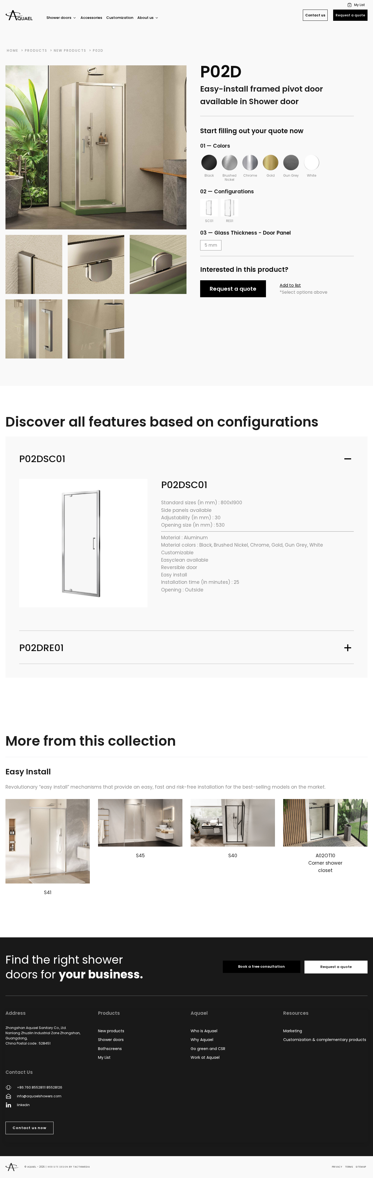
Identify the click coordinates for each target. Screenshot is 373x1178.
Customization (119, 17)
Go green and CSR (208, 1048)
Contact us (315, 15)
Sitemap (361, 1166)
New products (111, 1031)
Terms (349, 1166)
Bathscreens (110, 1048)
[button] (357, 5)
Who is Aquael (204, 1031)
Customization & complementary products (324, 1039)
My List (104, 1057)
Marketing (292, 1031)
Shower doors (111, 1039)
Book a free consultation (261, 966)
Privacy (337, 1166)
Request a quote (350, 15)
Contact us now (29, 1127)
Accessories (91, 17)
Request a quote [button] (233, 289)
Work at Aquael (205, 1057)
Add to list (290, 285)
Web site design (58, 1166)
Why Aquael (202, 1039)
